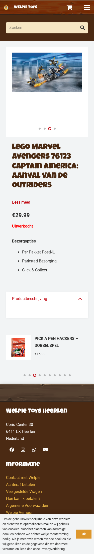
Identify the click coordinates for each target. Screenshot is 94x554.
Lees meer (21, 202)
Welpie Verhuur (19, 512)
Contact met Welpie (23, 477)
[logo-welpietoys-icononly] (6, 7)
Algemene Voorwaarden (27, 505)
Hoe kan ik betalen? (23, 498)
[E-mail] (45, 449)
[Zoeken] (82, 27)
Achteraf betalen (20, 484)
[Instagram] (23, 449)
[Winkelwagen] (69, 7)
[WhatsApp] (34, 449)
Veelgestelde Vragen (24, 491)
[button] (87, 7)
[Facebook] (11, 449)
